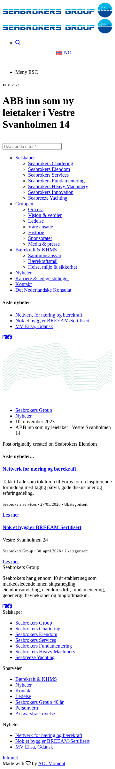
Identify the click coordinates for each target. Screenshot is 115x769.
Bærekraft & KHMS (36, 249)
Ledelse (36, 221)
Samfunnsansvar (44, 255)
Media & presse (44, 244)
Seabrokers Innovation (50, 192)
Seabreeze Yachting (47, 198)
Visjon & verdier (45, 215)
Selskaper (25, 157)
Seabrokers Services (48, 175)
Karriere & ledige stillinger (42, 278)
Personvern (26, 708)
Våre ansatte (40, 226)
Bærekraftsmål (42, 261)
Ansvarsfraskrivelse (35, 713)
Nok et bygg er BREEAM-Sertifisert (52, 320)
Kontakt (23, 284)
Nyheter (23, 272)
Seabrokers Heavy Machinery (58, 186)
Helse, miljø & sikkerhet (52, 267)
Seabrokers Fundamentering (56, 180)
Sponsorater (40, 238)
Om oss (35, 209)
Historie (36, 232)
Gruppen (24, 203)
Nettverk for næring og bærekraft (48, 315)
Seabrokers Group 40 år (39, 702)
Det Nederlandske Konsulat (43, 290)
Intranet (10, 757)
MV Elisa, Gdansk (34, 326)
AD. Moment (51, 763)
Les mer (11, 515)
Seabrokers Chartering (50, 163)
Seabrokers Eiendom (49, 169)
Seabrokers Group (33, 410)
